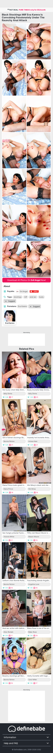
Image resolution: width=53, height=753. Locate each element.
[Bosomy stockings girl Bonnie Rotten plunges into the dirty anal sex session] (14, 656)
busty (41, 297)
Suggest (11, 301)
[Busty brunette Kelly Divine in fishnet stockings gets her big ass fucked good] (39, 370)
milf (25, 297)
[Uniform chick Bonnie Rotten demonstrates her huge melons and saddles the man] (14, 560)
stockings (17, 297)
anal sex (33, 297)
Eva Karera (22, 306)
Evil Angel (23, 291)
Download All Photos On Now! (26, 280)
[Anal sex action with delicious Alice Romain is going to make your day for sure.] (14, 608)
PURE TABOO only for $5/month (32, 10)
